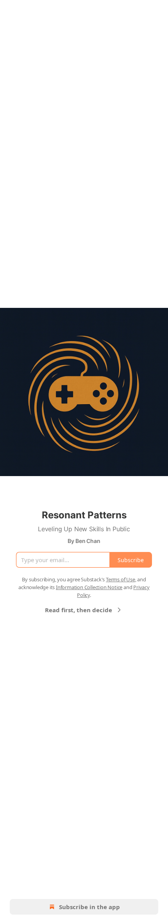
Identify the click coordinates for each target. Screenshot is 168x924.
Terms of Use (120, 579)
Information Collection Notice (89, 587)
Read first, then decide (78, 610)
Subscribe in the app (89, 907)
